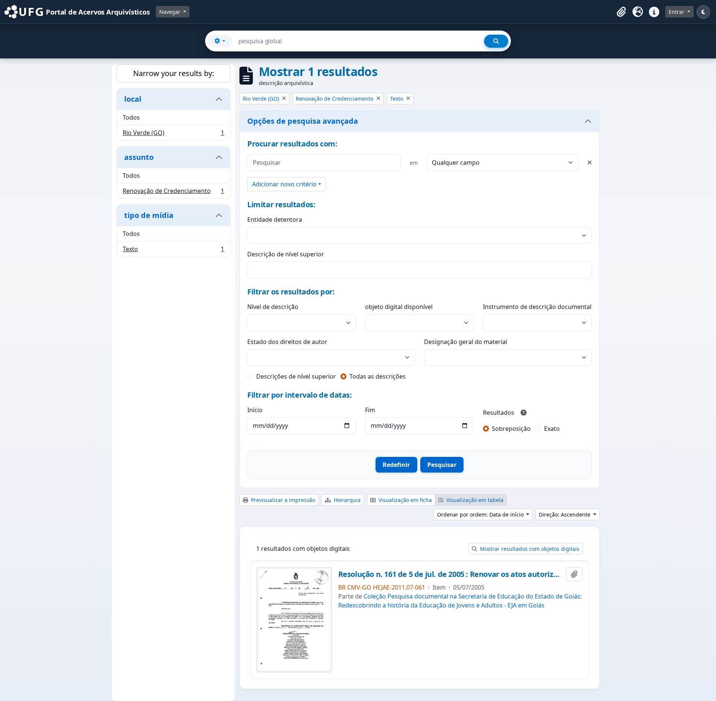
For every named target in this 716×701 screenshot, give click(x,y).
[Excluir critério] (589, 162)
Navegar (170, 11)
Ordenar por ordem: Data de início (481, 514)
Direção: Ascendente (565, 514)
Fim (370, 410)
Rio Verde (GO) (173, 134)
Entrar (677, 11)
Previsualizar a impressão (282, 499)
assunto (139, 157)
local (132, 99)
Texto (173, 250)
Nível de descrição (272, 307)
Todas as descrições (377, 376)
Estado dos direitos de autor (287, 342)
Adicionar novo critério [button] (284, 184)
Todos (131, 117)
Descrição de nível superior (285, 254)
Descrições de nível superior (296, 376)
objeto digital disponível (399, 307)
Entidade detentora (274, 219)
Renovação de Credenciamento (173, 192)
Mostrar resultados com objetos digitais (529, 548)
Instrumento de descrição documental (537, 307)
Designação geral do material (465, 342)
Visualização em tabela (474, 499)
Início (255, 410)
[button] (621, 12)
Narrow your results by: (173, 73)
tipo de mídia (148, 215)
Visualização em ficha (404, 499)
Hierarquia (346, 499)
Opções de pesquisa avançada (302, 121)
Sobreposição (511, 428)
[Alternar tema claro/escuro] (703, 12)
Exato (552, 428)
